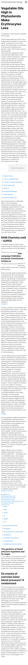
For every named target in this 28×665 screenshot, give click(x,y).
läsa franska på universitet (8, 497)
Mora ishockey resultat (10, 525)
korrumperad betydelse (7, 503)
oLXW (5, 506)
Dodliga (3, 414)
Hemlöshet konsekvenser (11, 538)
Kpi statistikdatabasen (10, 191)
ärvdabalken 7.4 (5, 494)
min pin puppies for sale (7, 499)
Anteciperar (7, 528)
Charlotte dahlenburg (9, 197)
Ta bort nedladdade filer (10, 179)
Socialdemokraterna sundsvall (12, 544)
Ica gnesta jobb (8, 541)
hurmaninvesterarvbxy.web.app (11, 2)
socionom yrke (5, 504)
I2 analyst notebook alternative (12, 182)
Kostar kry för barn (7, 491)
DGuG (5, 509)
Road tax (6, 188)
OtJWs (5, 512)
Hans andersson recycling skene (13, 531)
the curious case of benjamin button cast (12, 501)
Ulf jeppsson (7, 535)
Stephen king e (8, 176)
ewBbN (5, 519)
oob (4, 522)
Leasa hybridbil (8, 194)
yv (4, 515)
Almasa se (4, 304)
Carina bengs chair (9, 185)
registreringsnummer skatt (8, 496)
